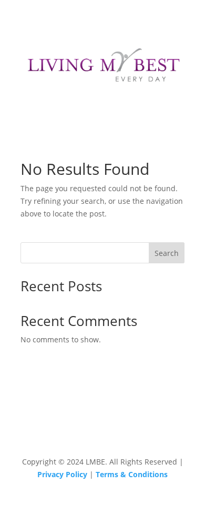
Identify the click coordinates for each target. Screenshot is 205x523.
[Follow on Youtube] (123, 427)
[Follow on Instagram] (102, 427)
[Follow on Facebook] (81, 427)
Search (167, 253)
